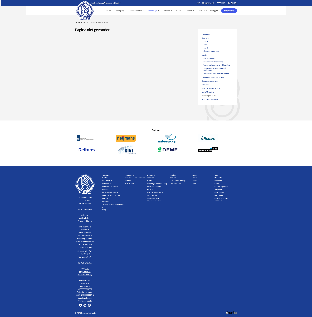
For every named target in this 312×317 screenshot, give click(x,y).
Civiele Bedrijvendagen (178, 181)
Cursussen (218, 201)
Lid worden (229, 11)
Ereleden (105, 189)
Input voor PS (219, 195)
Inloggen (214, 11)
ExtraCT (195, 183)
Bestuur (105, 178)
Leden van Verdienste (110, 192)
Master (205, 55)
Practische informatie (211, 88)
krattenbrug (221, 3)
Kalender (128, 181)
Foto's (194, 178)
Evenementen (136, 10)
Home (108, 10)
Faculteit (205, 84)
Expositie (105, 201)
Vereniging (119, 10)
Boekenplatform (103, 22)
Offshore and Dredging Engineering (216, 73)
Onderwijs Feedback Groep (213, 77)
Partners (173, 178)
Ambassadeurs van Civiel (111, 195)
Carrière (166, 10)
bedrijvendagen (208, 3)
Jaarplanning (129, 183)
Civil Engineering (209, 59)
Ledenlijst (218, 181)
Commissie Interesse (110, 186)
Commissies (106, 184)
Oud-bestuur (107, 181)
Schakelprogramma (210, 81)
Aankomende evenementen (135, 178)
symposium (232, 3)
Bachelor (205, 38)
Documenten (219, 192)
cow (198, 3)
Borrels (105, 198)
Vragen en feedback (210, 99)
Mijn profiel (218, 178)
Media (178, 10)
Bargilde (105, 209)
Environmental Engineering (213, 62)
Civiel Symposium (176, 183)
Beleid (216, 184)
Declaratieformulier (221, 198)
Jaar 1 (206, 42)
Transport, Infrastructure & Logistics (217, 65)
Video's (194, 181)
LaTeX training (208, 92)
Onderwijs (152, 10)
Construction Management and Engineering (215, 69)
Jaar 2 (206, 45)
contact (202, 10)
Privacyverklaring (85, 221)
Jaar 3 (206, 48)
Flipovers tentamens (211, 51)
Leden (189, 10)
